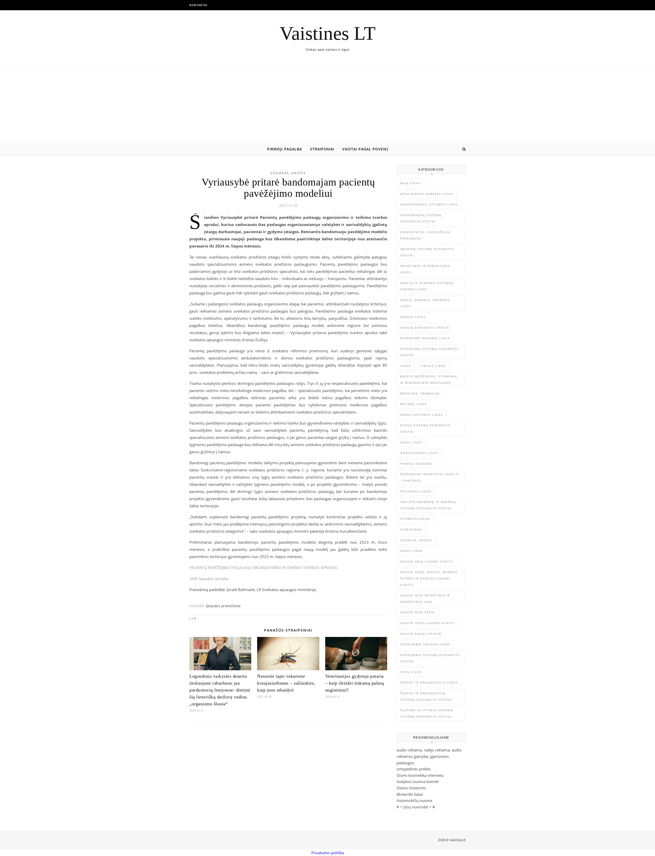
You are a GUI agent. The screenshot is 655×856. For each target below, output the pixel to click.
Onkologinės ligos (419, 453)
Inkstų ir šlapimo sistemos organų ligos (427, 286)
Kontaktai (198, 5)
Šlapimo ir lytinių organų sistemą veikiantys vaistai (426, 713)
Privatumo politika (327, 852)
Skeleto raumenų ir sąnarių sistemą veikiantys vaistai (428, 505)
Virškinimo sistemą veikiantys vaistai (430, 658)
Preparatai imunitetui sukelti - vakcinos (429, 477)
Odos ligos (411, 442)
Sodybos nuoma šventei (418, 781)
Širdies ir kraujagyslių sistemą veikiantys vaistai (426, 696)
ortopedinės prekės (414, 768)
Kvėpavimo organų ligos (425, 338)
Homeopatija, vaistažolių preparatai (425, 235)
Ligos (405, 366)
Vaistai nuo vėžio (417, 612)
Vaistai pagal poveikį (365, 149)
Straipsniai (322, 149)
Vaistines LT (328, 33)
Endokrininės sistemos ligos (429, 204)
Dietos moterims (411, 787)
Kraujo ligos (413, 317)
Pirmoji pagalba (284, 149)
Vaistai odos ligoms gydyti (427, 623)
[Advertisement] (327, 105)
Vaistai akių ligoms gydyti (426, 561)
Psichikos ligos (415, 491)
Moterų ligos (413, 404)
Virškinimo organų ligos (425, 644)
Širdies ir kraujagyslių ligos (429, 682)
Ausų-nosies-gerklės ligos (426, 194)
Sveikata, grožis (288, 173)
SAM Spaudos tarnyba (208, 578)
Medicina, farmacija (420, 393)
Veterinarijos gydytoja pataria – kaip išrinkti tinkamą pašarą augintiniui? (354, 683)
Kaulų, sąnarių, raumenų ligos (425, 303)
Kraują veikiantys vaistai (425, 327)
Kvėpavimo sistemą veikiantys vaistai (429, 352)
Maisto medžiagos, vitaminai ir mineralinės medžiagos (428, 379)
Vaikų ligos (411, 551)
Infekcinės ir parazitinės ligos (425, 269)
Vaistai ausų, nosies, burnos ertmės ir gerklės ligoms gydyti (428, 578)
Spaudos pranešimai (223, 605)
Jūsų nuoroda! (415, 806)
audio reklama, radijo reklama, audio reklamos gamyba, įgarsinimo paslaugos (429, 756)
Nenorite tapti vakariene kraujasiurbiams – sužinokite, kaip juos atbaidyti (286, 683)
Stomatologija (415, 519)
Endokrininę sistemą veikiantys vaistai (420, 218)
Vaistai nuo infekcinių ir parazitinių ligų (425, 598)
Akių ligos (410, 183)
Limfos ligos (433, 366)
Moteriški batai (410, 794)
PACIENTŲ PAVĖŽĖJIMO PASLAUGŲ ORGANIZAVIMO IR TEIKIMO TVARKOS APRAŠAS (263, 567)
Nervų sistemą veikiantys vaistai (425, 428)
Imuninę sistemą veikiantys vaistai (427, 252)
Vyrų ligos (411, 672)
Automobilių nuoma (414, 800)
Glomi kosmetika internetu (420, 775)
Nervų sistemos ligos (421, 415)
